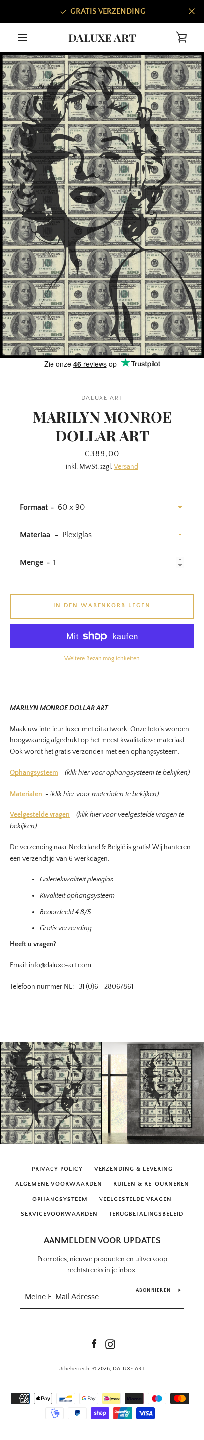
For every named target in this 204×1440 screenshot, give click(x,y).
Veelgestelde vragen (40, 815)
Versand (126, 467)
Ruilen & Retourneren (151, 1184)
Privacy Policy (57, 1169)
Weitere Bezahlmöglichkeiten (102, 658)
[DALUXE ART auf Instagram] (110, 1344)
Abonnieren (153, 1290)
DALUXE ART (102, 37)
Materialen (26, 794)
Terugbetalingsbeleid (146, 1214)
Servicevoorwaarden (59, 1214)
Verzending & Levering (133, 1169)
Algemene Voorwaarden (58, 1184)
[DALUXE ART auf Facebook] (94, 1344)
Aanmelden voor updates (102, 1241)
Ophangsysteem (34, 773)
